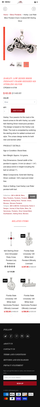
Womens (6, 203)
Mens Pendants (8, 198)
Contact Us (9, 349)
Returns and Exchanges (15, 360)
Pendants (17, 198)
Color (5, 98)
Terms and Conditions (14, 355)
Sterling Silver (15, 200)
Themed (23, 200)
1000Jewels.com (13, 390)
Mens (23, 195)
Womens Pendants (16, 203)
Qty (4, 107)
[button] (10, 266)
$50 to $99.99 (15, 195)
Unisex (29, 200)
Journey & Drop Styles (16, 208)
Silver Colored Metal (25, 211)
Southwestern (7, 213)
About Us (8, 344)
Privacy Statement (13, 365)
